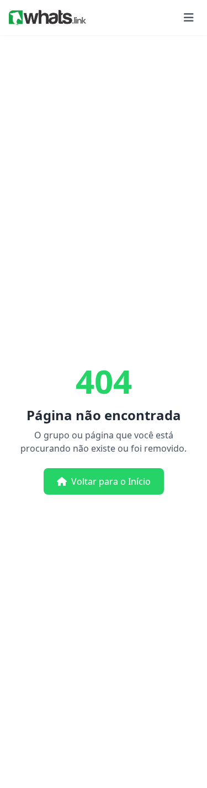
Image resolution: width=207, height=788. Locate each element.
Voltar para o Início (111, 481)
